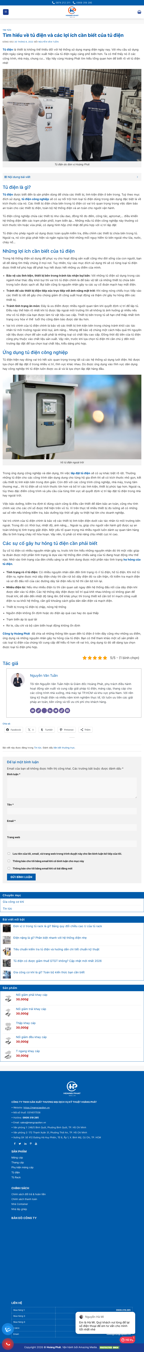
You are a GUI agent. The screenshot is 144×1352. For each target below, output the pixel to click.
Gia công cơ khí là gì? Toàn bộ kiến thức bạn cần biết (49, 972)
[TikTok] (61, 710)
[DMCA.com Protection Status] (109, 1347)
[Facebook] (67, 710)
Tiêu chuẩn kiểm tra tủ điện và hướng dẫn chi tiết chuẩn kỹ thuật (56, 949)
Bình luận (13, 774)
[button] (6, 12)
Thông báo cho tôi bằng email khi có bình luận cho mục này (48, 861)
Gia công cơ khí (13, 901)
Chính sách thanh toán (24, 1199)
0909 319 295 (31, 1117)
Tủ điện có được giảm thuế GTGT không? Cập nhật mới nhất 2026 (57, 961)
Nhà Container (19, 1203)
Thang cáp (17, 1162)
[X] (44, 710)
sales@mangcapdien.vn (33, 1122)
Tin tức (7, 30)
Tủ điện (15, 1172)
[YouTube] (55, 710)
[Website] (38, 710)
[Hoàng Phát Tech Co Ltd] (72, 12)
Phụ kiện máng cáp (22, 1167)
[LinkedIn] (50, 710)
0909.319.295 (123, 1310)
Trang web (13, 837)
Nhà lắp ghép (19, 1209)
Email (11, 820)
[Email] (32, 710)
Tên (10, 804)
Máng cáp (17, 1157)
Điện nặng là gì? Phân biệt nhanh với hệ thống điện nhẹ (50, 937)
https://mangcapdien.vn (37, 1107)
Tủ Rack (16, 1177)
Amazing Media (87, 1347)
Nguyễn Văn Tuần (48, 42)
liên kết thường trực (64, 747)
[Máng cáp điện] (72, 1089)
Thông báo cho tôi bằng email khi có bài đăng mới (42, 868)
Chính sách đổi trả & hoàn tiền (28, 1194)
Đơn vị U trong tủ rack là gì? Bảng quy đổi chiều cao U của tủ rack (57, 926)
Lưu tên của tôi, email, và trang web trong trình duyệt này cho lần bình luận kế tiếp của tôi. (67, 853)
